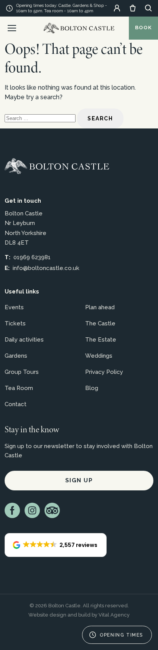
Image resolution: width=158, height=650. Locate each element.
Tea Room (19, 388)
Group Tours (22, 371)
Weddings (98, 355)
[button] (56, 545)
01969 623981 (32, 257)
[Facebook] (12, 510)
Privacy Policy (104, 371)
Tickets (15, 323)
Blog (91, 388)
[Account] (117, 8)
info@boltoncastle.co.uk (46, 268)
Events (14, 307)
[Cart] (132, 8)
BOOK (143, 27)
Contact (15, 404)
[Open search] (148, 8)
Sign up (79, 480)
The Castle (100, 323)
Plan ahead (100, 307)
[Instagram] (32, 510)
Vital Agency (114, 615)
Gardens (16, 355)
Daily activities (24, 339)
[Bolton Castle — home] (57, 166)
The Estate (100, 339)
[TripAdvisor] (52, 510)
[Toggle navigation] (12, 28)
